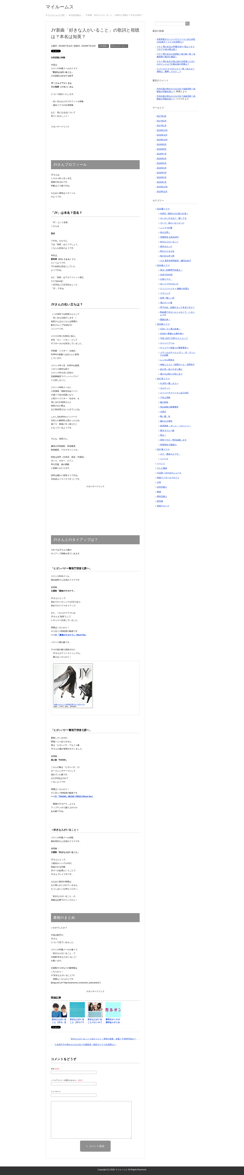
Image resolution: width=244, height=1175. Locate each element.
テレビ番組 (162, 468)
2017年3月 (161, 116)
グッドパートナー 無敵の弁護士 (174, 288)
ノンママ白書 (166, 228)
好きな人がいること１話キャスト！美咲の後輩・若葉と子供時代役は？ (103, 1039)
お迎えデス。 (166, 279)
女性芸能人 (103, 46)
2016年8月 (161, 149)
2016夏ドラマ (163, 209)
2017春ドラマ (163, 449)
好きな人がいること (119, 46)
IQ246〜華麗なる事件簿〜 (172, 334)
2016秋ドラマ (163, 324)
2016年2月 (161, 177)
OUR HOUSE (166, 275)
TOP (56, 15)
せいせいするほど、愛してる (173, 218)
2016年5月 (161, 163)
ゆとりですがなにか (169, 284)
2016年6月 (161, 158)
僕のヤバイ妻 (166, 303)
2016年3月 (161, 173)
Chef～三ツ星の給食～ (170, 329)
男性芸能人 (162, 496)
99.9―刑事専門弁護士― (171, 270)
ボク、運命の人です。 (170, 454)
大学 (159, 482)
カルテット (165, 388)
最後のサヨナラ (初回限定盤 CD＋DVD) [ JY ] (69, 704)
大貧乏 (163, 412)
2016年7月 (161, 154)
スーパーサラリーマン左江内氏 (174, 393)
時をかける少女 (167, 251)
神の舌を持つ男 (167, 256)
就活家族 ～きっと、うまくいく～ (175, 426)
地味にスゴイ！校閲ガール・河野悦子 (177, 364)
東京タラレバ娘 (167, 430)
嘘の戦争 (164, 402)
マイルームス (60, 6)
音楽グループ (163, 506)
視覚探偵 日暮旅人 (168, 445)
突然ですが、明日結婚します (173, 440)
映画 (159, 492)
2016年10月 (162, 140)
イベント (161, 463)
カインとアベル (167, 343)
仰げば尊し (165, 232)
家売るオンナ (166, 246)
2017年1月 (161, 126)
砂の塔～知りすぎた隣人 (171, 369)
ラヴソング (165, 293)
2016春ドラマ (163, 265)
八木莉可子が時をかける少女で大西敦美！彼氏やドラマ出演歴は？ (85, 1044)
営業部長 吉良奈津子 (169, 237)
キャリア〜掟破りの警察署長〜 (174, 348)
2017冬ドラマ (163, 379)
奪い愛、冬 (165, 416)
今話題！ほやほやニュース (169, 473)
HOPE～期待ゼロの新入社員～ (174, 213)
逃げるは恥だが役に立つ (171, 374)
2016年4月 (161, 168)
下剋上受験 (165, 397)
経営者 (160, 501)
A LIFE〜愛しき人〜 (169, 383)
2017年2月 (161, 121)
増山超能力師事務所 (169, 407)
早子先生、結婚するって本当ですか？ (177, 307)
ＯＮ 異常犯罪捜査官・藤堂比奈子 (175, 261)
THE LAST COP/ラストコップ (174, 338)
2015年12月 (162, 187)
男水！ (163, 435)
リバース (164, 459)
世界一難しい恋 (167, 298)
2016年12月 (162, 130)
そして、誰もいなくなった (172, 223)
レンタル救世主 (167, 360)
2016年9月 (161, 144)
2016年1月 (161, 182)
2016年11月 (162, 135)
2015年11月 (162, 191)
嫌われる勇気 (166, 421)
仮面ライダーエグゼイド (168, 478)
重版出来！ (165, 319)
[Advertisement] (60, 137)
